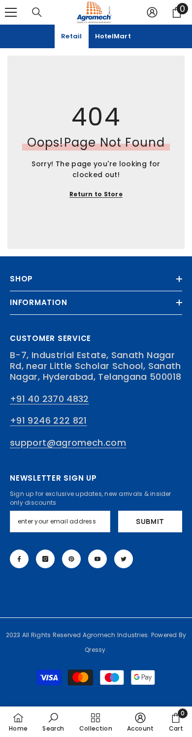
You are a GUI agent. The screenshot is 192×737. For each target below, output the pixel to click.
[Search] (37, 12)
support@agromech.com (68, 442)
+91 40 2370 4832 (49, 399)
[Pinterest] (71, 559)
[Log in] (152, 12)
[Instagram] (45, 559)
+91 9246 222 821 (48, 420)
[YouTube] (97, 559)
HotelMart (113, 36)
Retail (71, 36)
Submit (150, 521)
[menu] (11, 12)
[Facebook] (19, 559)
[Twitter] (123, 559)
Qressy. (96, 649)
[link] (53, 721)
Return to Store (96, 194)
